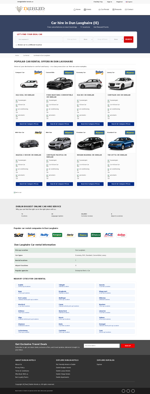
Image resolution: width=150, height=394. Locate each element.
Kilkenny (104, 299)
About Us (18, 364)
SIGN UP (128, 346)
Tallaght (64, 286)
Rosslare (104, 305)
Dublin (24, 286)
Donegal (109, 325)
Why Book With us (21, 374)
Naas (24, 292)
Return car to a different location (30, 45)
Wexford (24, 305)
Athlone (23, 312)
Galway (105, 318)
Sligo (28, 318)
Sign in (109, 2)
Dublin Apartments (62, 377)
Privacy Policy (19, 367)
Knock (64, 318)
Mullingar (64, 299)
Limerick (104, 312)
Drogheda (64, 292)
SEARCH (128, 39)
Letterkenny (23, 331)
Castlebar (64, 331)
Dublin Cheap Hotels (63, 374)
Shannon (23, 325)
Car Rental (105, 9)
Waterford (64, 312)
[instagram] (133, 391)
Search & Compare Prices (29, 124)
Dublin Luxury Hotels (63, 371)
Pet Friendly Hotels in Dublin (66, 364)
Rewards (118, 9)
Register (119, 2)
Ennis (64, 325)
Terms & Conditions (22, 371)
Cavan (69, 305)
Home (78, 9)
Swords (104, 286)
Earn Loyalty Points (21, 377)
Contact (130, 9)
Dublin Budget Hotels (63, 367)
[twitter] (128, 391)
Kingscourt (105, 292)
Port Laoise (28, 299)
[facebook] (123, 391)
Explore (99, 364)
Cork (105, 331)
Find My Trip (98, 2)
